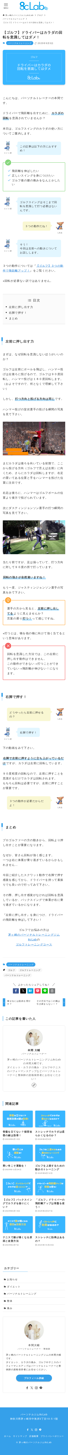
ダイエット (13, 1286)
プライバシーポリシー (52, 1436)
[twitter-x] (31, 1388)
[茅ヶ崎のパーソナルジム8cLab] (34, 6)
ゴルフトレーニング (30, 969)
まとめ (13, 318)
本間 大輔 (34, 1050)
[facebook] (27, 1388)
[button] (16, 990)
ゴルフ (11, 969)
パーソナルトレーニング (20, 43)
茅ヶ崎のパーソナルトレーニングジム (34, 934)
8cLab (32, 939)
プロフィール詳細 (34, 1378)
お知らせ (12, 1279)
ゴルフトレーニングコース (34, 944)
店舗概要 (34, 1436)
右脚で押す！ (18, 312)
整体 (9, 1300)
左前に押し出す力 (21, 307)
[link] (34, 1085)
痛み (9, 1308)
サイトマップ (20, 1436)
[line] (41, 1388)
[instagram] (36, 1388)
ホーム (7, 1436)
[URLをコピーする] (52, 990)
